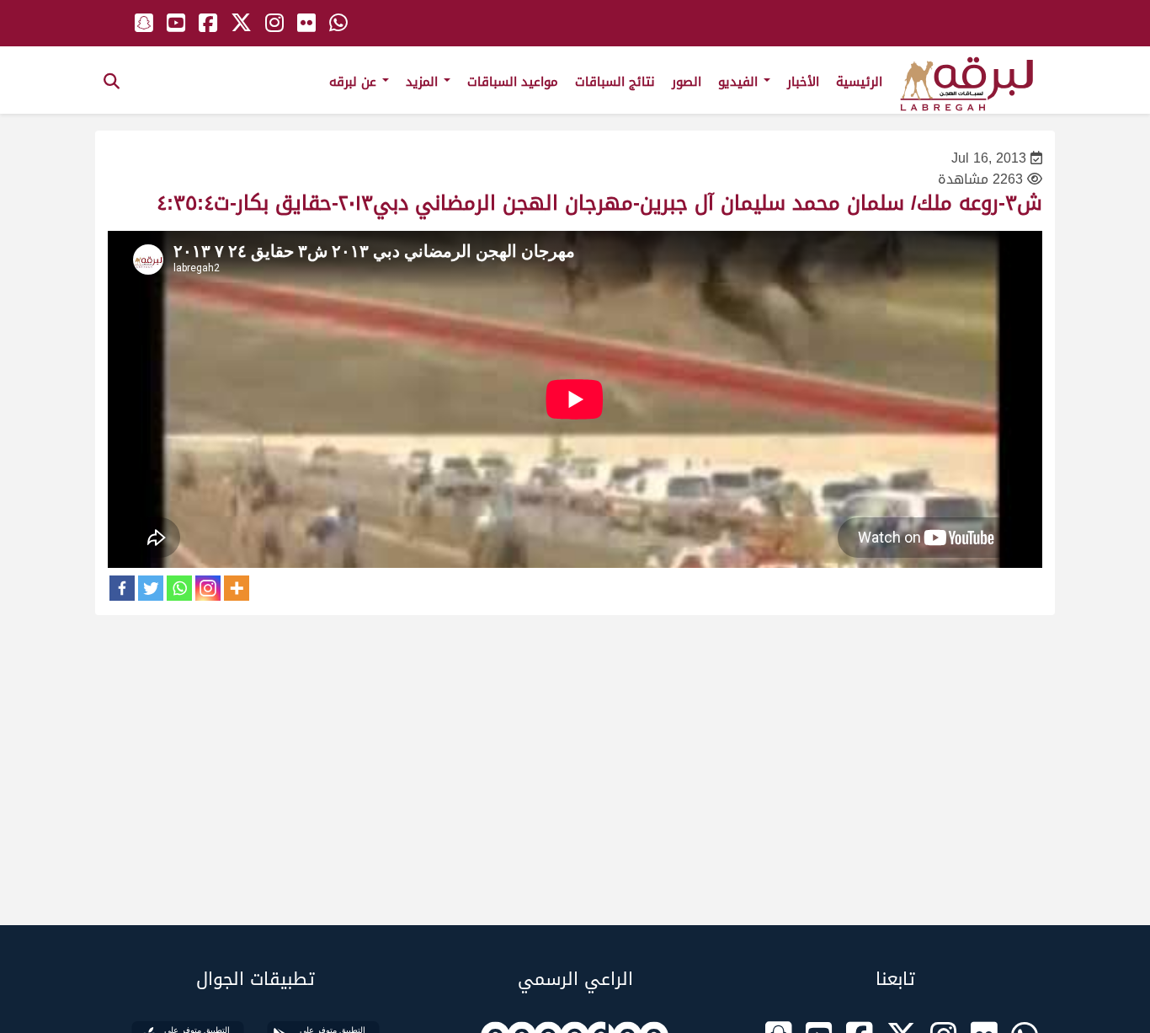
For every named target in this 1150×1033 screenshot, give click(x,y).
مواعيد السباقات (512, 82)
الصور (686, 82)
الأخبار (803, 82)
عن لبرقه (355, 82)
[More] (236, 588)
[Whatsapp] (179, 588)
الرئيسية (859, 82)
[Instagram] (208, 588)
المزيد (424, 82)
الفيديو (740, 82)
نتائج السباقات (615, 82)
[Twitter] (150, 588)
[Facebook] (122, 588)
